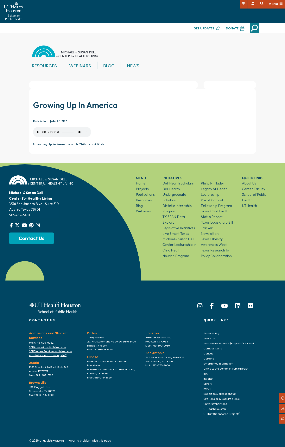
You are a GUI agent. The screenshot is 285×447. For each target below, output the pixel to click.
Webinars (80, 66)
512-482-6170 (19, 215)
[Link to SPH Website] (55, 307)
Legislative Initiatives (178, 228)
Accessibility (211, 333)
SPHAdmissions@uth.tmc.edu (47, 347)
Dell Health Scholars (178, 183)
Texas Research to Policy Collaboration (216, 253)
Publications (145, 194)
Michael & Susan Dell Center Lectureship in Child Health (179, 244)
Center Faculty (253, 189)
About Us (249, 183)
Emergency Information (218, 363)
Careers (209, 358)
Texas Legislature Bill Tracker (217, 225)
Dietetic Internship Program (177, 208)
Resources (44, 66)
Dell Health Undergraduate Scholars (174, 194)
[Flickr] (250, 306)
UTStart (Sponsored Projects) (222, 414)
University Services (215, 404)
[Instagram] (199, 306)
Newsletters (210, 233)
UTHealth (249, 205)
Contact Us (31, 238)
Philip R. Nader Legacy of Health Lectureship (214, 189)
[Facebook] (212, 306)
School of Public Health (254, 197)
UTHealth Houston (215, 409)
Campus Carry (213, 348)
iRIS (206, 374)
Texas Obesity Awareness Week (214, 242)
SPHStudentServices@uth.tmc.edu (50, 351)
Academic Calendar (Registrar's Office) (229, 343)
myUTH (208, 389)
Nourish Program (175, 256)
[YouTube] (224, 306)
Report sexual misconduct (220, 394)
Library (208, 384)
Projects (142, 189)
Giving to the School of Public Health (226, 369)
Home (140, 183)
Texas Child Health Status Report (215, 214)
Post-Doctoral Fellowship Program (216, 203)
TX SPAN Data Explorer (173, 219)
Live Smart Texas (175, 233)
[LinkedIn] (237, 306)
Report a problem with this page (89, 441)
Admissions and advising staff (47, 355)
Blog (109, 66)
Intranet (208, 379)
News (133, 66)
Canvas (208, 353)
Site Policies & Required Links (222, 399)
